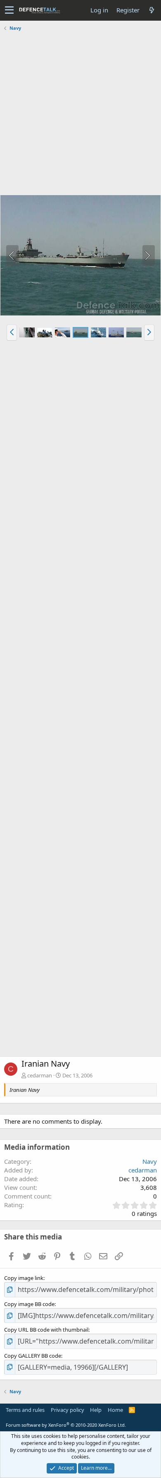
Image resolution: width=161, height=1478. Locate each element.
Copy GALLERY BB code (32, 1355)
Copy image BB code (29, 1304)
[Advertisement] (80, 114)
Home (115, 1410)
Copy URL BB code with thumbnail (46, 1329)
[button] (9, 10)
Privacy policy (67, 1410)
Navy (149, 1161)
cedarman (39, 1075)
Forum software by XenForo (66, 1425)
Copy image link (23, 1278)
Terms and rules (25, 1410)
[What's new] (151, 10)
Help (96, 1410)
